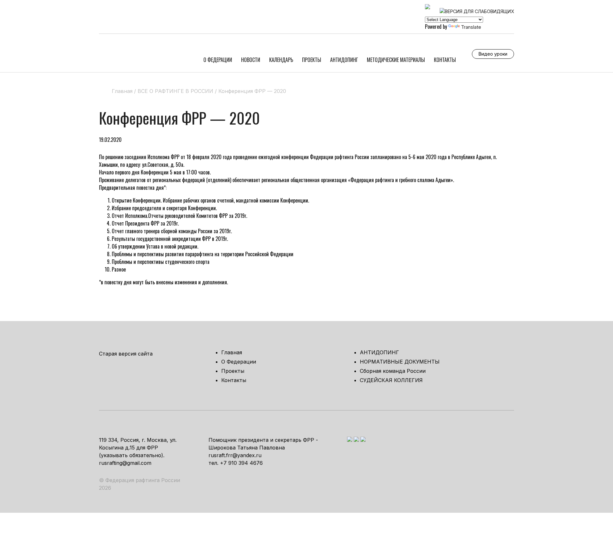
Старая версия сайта (126, 353)
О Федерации (217, 60)
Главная (231, 352)
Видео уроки (493, 54)
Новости (250, 60)
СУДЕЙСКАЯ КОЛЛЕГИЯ (391, 380)
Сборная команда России (393, 371)
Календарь (281, 60)
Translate (471, 27)
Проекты (311, 60)
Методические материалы (396, 60)
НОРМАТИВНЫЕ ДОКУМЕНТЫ (400, 361)
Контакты (445, 60)
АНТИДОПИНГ (344, 60)
